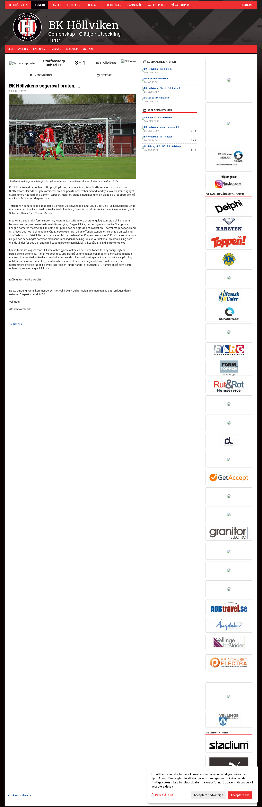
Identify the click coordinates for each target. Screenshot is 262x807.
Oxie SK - (156, 78)
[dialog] (202, 784)
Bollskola (112, 5)
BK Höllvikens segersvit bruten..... (44, 86)
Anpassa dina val (162, 794)
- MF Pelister (158, 136)
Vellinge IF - (158, 117)
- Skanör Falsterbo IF (162, 88)
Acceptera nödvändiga (208, 795)
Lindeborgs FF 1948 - (162, 146)
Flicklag (72, 5)
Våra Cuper (155, 5)
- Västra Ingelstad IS (162, 127)
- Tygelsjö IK (158, 69)
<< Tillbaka (15, 324)
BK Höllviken (19, 5)
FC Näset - (156, 97)
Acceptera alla (240, 795)
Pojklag (92, 5)
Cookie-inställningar (20, 795)
